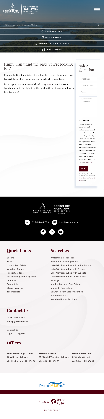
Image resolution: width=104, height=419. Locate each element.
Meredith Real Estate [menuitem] (62, 288)
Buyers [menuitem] (10, 261)
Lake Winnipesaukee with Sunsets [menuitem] (68, 273)
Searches (54, 43)
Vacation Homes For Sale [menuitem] (64, 299)
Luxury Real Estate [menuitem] (16, 265)
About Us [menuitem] (11, 280)
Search (53, 37)
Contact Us (12, 330)
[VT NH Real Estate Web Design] (52, 402)
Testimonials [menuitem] (13, 291)
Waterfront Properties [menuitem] (62, 257)
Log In (10, 333)
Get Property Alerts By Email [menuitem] (21, 276)
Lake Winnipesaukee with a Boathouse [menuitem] (71, 265)
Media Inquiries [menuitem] (15, 288)
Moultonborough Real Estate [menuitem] (66, 284)
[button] (98, 24)
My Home (54, 49)
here (49, 84)
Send (83, 168)
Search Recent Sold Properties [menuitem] (67, 291)
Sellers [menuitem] (10, 257)
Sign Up (21, 333)
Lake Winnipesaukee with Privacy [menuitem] (68, 269)
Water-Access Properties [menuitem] (64, 261)
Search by (53, 31)
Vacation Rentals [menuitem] (15, 269)
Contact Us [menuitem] (12, 284)
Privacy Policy (89, 162)
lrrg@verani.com (69, 222)
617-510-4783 (40, 222)
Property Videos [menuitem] (15, 273)
